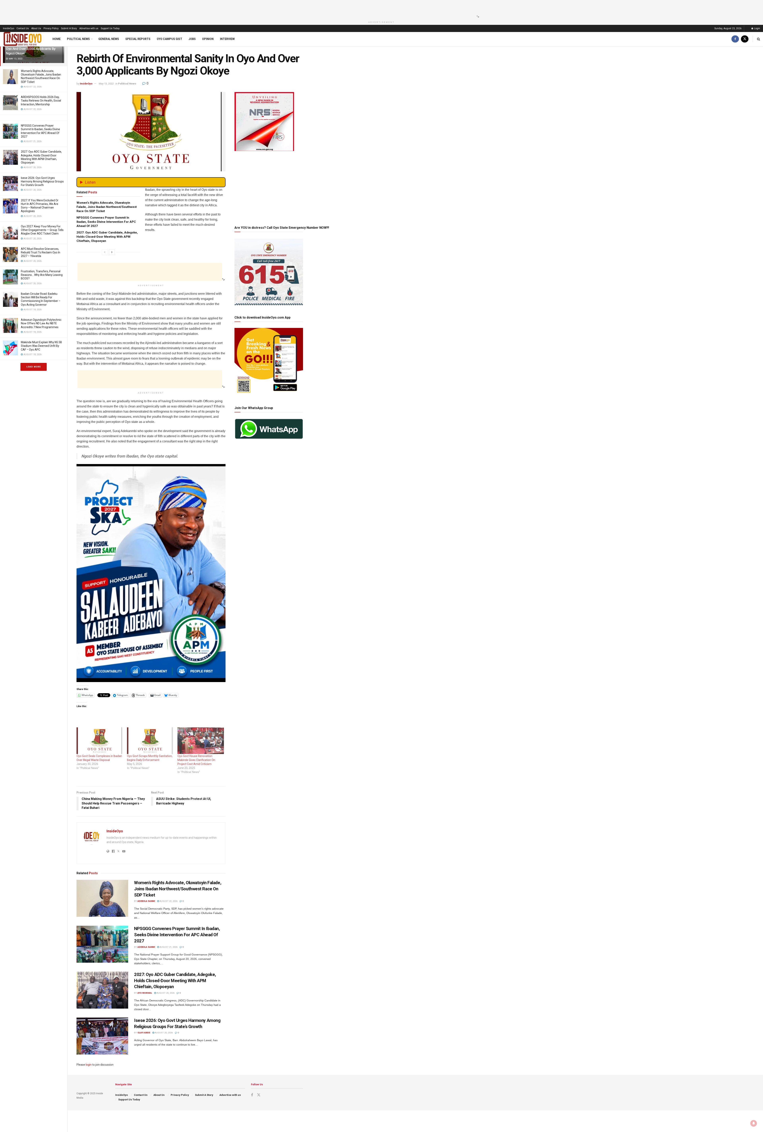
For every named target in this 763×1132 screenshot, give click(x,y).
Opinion (208, 39)
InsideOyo (8, 28)
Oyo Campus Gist (169, 39)
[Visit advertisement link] (151, 573)
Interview (227, 39)
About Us (36, 28)
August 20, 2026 (165, 993)
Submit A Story (69, 28)
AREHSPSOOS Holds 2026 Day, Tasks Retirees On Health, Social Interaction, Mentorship (41, 100)
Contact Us (22, 28)
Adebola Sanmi (146, 901)
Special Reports (137, 39)
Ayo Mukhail (144, 993)
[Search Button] (758, 39)
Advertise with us (88, 28)
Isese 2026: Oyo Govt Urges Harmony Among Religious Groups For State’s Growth (42, 181)
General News (108, 39)
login (89, 1064)
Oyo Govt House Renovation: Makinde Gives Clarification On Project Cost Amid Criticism (196, 760)
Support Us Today (110, 28)
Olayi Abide (143, 1032)
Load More (33, 366)
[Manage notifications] (753, 1123)
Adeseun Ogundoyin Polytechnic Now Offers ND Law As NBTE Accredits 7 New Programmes (41, 323)
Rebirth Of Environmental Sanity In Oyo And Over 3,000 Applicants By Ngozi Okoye (30, 48)
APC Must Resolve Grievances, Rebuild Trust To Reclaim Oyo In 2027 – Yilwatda (40, 252)
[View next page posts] (112, 252)
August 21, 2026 (168, 947)
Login (756, 28)
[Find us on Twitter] (744, 39)
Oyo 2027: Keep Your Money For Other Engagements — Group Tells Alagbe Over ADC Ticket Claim (42, 230)
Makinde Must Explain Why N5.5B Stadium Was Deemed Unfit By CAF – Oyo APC (41, 346)
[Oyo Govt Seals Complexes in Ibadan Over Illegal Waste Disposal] (99, 740)
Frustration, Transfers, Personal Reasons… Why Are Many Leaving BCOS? (42, 275)
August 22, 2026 (168, 901)
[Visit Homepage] (22, 39)
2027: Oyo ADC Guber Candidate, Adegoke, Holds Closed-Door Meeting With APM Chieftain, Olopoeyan (107, 237)
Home (56, 39)
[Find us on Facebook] (735, 39)
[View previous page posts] (105, 252)
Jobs (192, 39)
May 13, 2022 (106, 83)
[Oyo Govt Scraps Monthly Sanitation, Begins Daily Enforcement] (150, 740)
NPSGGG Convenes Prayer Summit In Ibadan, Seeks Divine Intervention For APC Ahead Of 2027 (106, 222)
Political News (78, 39)
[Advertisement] (380, 9)
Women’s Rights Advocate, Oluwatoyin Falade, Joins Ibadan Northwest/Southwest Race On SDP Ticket (106, 207)
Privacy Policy (51, 28)
